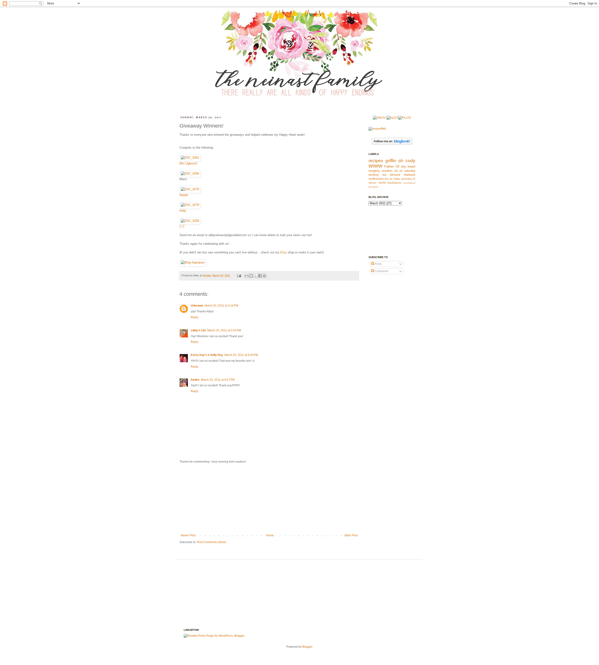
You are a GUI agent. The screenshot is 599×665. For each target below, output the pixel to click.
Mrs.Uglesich (188, 163)
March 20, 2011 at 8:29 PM (241, 355)
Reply (194, 317)
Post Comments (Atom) (211, 542)
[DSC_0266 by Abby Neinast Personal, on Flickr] (190, 173)
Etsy (283, 252)
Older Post (351, 535)
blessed (395, 174)
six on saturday (405, 170)
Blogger (307, 646)
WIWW (375, 166)
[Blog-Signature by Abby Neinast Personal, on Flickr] (192, 262)
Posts (378, 264)
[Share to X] (255, 275)
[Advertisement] (269, 498)
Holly (182, 210)
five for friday (392, 178)
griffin (390, 160)
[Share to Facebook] (260, 275)
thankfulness (394, 182)
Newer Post (188, 535)
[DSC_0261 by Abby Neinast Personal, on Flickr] (190, 157)
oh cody (406, 160)
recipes (376, 160)
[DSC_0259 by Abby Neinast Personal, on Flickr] (190, 221)
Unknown (197, 305)
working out (377, 174)
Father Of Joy (395, 166)
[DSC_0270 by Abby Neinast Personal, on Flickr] (190, 189)
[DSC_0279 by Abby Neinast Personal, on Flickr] (190, 205)
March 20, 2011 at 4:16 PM (221, 305)
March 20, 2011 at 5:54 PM (224, 330)
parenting (406, 178)
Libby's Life (198, 330)
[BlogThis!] (251, 275)
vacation (387, 170)
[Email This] (246, 275)
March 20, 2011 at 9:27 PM (218, 379)
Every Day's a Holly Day (207, 355)
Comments (381, 271)
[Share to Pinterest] (264, 275)
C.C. (182, 226)
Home (270, 535)
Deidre (183, 195)
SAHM (382, 182)
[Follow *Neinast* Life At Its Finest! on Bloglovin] (392, 143)
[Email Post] (239, 275)
